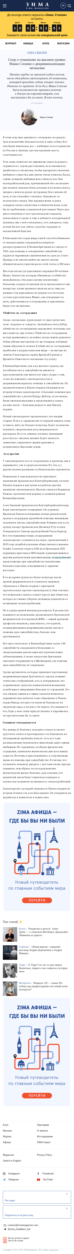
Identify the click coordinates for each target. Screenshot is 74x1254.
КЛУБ (45, 43)
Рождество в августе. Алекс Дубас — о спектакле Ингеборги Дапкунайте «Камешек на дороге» (43, 932)
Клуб (5, 1125)
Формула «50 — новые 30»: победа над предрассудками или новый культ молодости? (43, 986)
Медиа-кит (8, 1155)
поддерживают (61, 557)
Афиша (7, 1142)
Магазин (7, 1130)
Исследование (45, 1136)
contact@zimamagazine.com (22, 1225)
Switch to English (12, 1160)
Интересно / (26, 983)
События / (25, 946)
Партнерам (43, 1125)
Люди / (23, 965)
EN (63, 6)
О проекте (42, 1130)
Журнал (7, 1136)
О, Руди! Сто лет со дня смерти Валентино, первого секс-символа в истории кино (43, 968)
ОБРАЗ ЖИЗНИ (37, 52)
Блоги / (23, 928)
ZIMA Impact (43, 1142)
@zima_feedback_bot (18, 1229)
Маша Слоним (46, 117)
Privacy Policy (44, 1155)
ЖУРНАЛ (10, 43)
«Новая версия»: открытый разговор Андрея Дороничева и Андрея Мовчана (40, 950)
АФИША (28, 43)
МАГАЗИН (63, 43)
